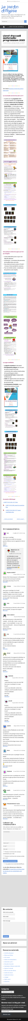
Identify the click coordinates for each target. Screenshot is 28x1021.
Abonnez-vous (6, 1014)
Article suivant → (21, 519)
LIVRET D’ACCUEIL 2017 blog (10, 502)
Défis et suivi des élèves (10, 970)
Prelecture (6, 981)
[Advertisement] (14, 892)
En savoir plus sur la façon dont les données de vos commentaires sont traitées (13, 871)
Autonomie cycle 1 (8, 961)
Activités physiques (9, 953)
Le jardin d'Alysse (9, 9)
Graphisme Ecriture (8, 975)
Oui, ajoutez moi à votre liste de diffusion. (14, 863)
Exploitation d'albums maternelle (12, 966)
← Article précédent (8, 519)
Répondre (5, 545)
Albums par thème (8, 955)
